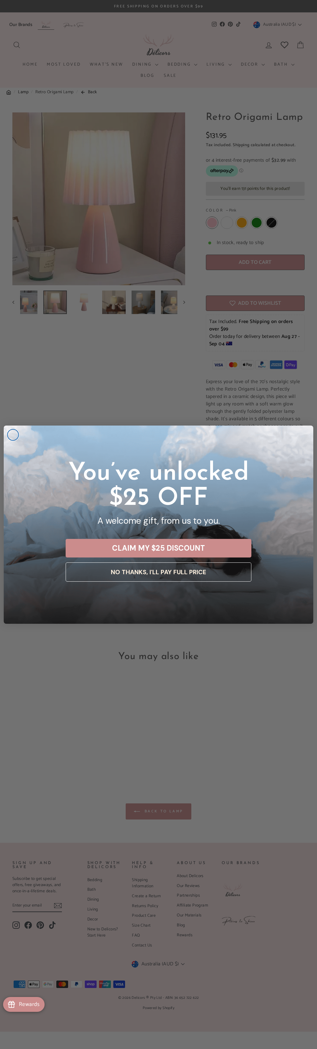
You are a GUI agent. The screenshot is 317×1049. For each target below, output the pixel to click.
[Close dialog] (13, 434)
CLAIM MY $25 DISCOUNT (158, 548)
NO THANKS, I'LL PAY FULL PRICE (158, 572)
